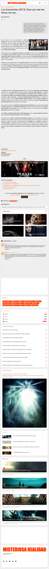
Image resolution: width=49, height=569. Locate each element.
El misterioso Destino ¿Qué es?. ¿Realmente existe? (17, 470)
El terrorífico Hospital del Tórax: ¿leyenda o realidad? (17, 503)
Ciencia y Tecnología (6, 305)
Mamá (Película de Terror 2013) (10, 187)
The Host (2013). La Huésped (10, 182)
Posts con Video (28, 303)
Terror (21, 303)
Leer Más (10, 474)
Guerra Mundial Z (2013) (9, 188)
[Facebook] (3, 561)
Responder (7, 249)
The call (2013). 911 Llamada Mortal (11, 183)
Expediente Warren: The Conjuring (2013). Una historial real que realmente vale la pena (21, 185)
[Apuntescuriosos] (15, 561)
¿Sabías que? (14, 303)
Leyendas (37, 301)
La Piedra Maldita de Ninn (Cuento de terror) (21, 452)
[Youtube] (9, 561)
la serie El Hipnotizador (31, 255)
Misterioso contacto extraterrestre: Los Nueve (16, 487)
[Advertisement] (11, 30)
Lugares (21, 301)
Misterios (15, 301)
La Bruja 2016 (6, 234)
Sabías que (35, 303)
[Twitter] (6, 561)
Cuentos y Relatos (6, 303)
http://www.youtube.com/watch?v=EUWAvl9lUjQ (24, 160)
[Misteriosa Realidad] (17, 3)
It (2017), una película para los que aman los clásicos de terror (12, 221)
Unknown (6, 252)
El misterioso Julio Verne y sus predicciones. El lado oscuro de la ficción (26, 446)
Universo (27, 305)
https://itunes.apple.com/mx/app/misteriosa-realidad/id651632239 (24, 195)
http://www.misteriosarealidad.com (8, 150)
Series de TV (15, 305)
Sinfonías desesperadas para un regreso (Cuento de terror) (24, 441)
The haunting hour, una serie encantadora (35, 234)
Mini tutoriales (34, 305)
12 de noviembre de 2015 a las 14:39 (14, 252)
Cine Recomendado (29, 301)
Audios (21, 305)
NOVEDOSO (5, 432)
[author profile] (4, 19)
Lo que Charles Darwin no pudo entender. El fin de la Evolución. (24, 435)
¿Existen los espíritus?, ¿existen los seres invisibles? (14, 374)
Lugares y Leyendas (6, 301)
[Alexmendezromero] (12, 561)
